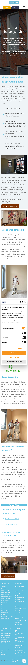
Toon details (20, 348)
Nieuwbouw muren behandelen (5, 641)
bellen (15, 7)
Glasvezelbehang (5, 618)
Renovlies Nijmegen (19, 612)
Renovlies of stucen (5, 635)
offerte (7, 7)
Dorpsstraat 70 (21, 652)
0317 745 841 (21, 631)
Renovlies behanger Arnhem (19, 594)
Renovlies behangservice (7, 616)
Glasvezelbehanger (5, 592)
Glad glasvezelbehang (6, 633)
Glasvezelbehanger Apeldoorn (19, 605)
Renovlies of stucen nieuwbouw (5, 653)
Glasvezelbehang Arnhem (20, 608)
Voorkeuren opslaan (14, 357)
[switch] (24, 333)
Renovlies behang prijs (6, 647)
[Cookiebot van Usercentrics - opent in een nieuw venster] (20, 302)
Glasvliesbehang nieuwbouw (5, 649)
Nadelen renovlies (5, 600)
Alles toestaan (14, 352)
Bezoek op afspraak (19, 650)
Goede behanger (5, 594)
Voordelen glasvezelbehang (5, 609)
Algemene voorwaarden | (9, 660)
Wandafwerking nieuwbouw (4, 613)
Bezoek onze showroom (10, 206)
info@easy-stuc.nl (20, 634)
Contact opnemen (8, 576)
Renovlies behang (5, 604)
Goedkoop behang (5, 598)
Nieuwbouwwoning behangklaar (5, 638)
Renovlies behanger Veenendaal (19, 598)
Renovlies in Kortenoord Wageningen (20, 621)
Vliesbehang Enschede (20, 614)
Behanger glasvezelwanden (5, 589)
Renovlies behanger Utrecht (19, 590)
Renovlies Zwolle (18, 624)
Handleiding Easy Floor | (20, 660)
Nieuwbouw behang (5, 602)
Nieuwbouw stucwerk (6, 645)
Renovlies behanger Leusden (19, 602)
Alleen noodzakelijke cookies (14, 361)
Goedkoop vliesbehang (6, 596)
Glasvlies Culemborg (19, 610)
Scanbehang (4, 606)
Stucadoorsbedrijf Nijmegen (19, 617)
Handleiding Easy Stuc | (14, 660)
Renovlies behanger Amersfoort (19, 587)
